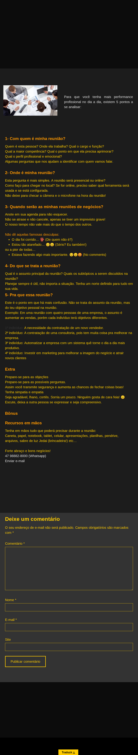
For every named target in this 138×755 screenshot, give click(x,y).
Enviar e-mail (15, 461)
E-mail (11, 620)
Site (8, 639)
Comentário (15, 543)
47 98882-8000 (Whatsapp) (25, 456)
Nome (10, 600)
